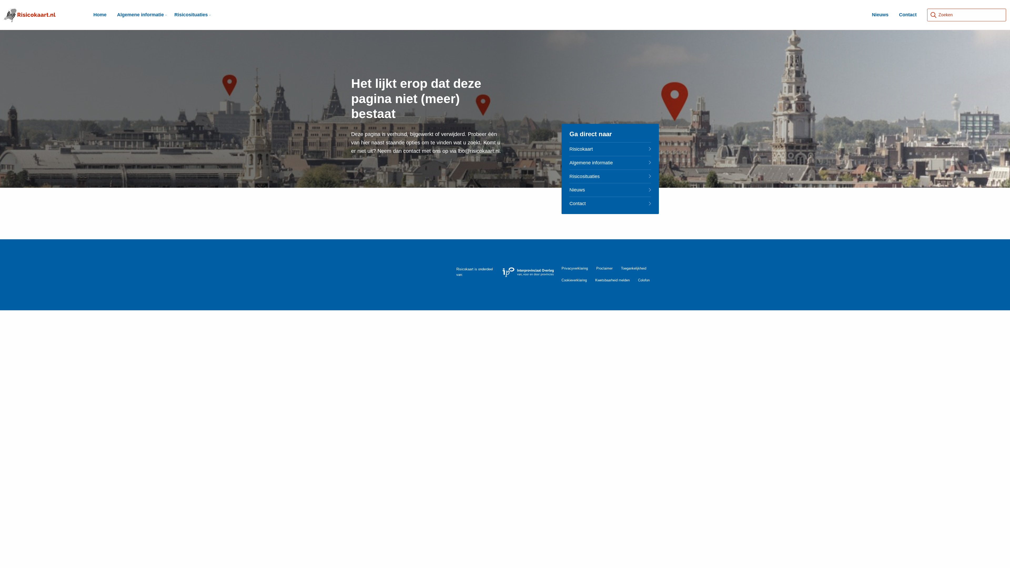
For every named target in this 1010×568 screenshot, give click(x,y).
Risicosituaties (191, 14)
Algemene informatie (140, 14)
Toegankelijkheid (633, 268)
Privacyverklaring (575, 268)
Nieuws (880, 14)
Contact (908, 14)
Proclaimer (604, 268)
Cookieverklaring (574, 280)
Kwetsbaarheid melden (612, 280)
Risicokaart (581, 149)
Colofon (644, 280)
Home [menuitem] (100, 14)
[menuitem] (140, 15)
